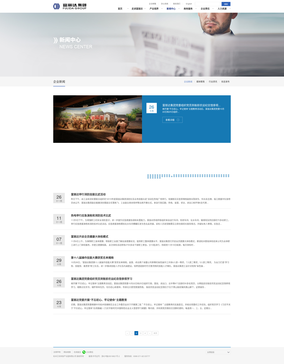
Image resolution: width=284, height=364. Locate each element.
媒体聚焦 (200, 81)
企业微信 (89, 352)
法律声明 (56, 352)
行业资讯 (213, 81)
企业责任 (205, 8)
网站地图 (67, 352)
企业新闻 (188, 81)
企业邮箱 (152, 3)
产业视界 (154, 8)
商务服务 (188, 8)
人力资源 (222, 8)
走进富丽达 (137, 8)
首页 (120, 8)
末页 (155, 333)
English (189, 3)
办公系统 (164, 3)
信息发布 (225, 81)
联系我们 (176, 3)
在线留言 (77, 352)
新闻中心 (171, 8)
